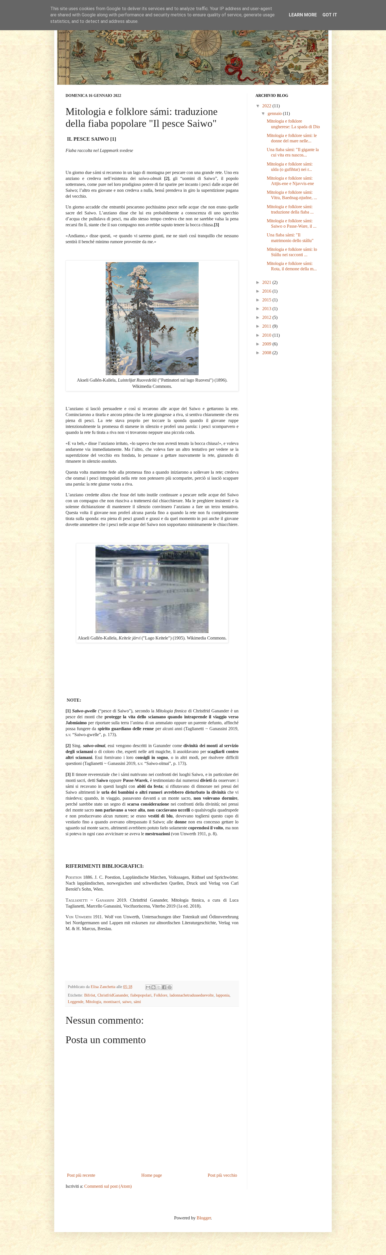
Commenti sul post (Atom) (108, 1186)
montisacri (111, 1001)
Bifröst (89, 995)
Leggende (75, 1001)
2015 (267, 299)
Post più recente (81, 1175)
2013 (267, 308)
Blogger (204, 1217)
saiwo (126, 1001)
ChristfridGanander (112, 995)
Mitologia (93, 1001)
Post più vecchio (222, 1175)
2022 (267, 105)
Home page (151, 1175)
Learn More (303, 15)
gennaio (275, 113)
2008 (267, 352)
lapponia (222, 995)
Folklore (160, 995)
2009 (267, 344)
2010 (267, 335)
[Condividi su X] (159, 987)
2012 (267, 317)
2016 (267, 291)
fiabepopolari (140, 995)
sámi (137, 1001)
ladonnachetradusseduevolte (192, 995)
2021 (267, 282)
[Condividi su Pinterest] (169, 987)
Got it (329, 15)
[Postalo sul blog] (153, 987)
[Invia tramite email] (148, 987)
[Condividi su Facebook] (164, 987)
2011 (267, 326)
